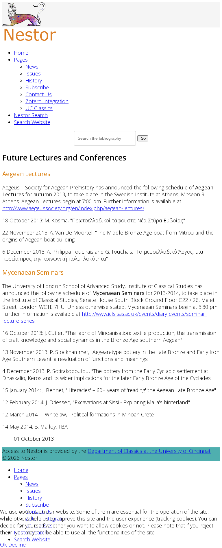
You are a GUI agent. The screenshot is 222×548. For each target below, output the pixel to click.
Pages (21, 59)
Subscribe (37, 87)
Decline (17, 544)
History (33, 80)
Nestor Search (31, 115)
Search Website (32, 122)
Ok (3, 544)
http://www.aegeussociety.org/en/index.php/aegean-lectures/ (73, 208)
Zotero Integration (47, 101)
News (31, 66)
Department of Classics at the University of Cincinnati (149, 450)
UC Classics (39, 108)
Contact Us (38, 94)
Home (21, 52)
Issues (33, 73)
